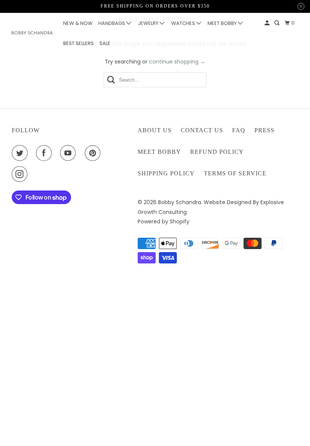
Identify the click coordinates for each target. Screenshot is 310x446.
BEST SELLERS (78, 43)
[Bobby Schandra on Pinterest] (94, 153)
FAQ (238, 130)
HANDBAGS (112, 23)
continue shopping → (177, 61)
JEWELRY (149, 23)
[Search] (277, 23)
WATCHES (183, 23)
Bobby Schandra (179, 202)
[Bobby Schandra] (32, 32)
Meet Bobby (159, 152)
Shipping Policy (166, 173)
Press (264, 130)
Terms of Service (235, 173)
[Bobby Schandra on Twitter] (21, 153)
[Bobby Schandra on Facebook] (45, 153)
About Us (155, 130)
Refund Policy (217, 152)
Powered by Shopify (163, 221)
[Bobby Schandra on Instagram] (21, 174)
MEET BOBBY (223, 23)
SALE (104, 43)
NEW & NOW (78, 23)
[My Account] (267, 23)
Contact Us (202, 130)
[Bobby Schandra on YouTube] (69, 153)
